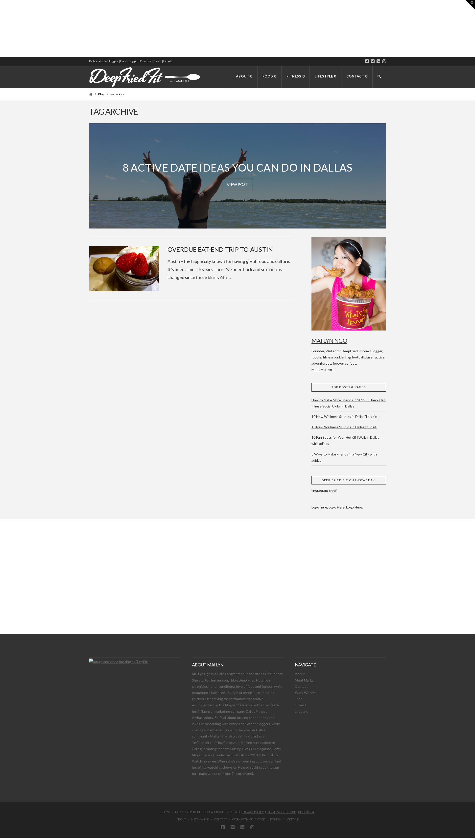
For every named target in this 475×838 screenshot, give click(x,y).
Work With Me (306, 692)
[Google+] (378, 61)
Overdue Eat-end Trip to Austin (220, 249)
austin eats (117, 94)
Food (299, 699)
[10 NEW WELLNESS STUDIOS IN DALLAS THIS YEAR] (0, 28)
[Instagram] (384, 61)
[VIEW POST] (124, 268)
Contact (301, 686)
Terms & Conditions (281, 811)
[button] (470, 4)
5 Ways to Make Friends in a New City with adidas (344, 457)
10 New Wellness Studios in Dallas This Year (345, 416)
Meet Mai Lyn (305, 680)
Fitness (300, 705)
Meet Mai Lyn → (323, 369)
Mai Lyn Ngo (329, 340)
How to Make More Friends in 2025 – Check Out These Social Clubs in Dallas (348, 403)
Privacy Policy (253, 811)
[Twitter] (373, 61)
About (300, 674)
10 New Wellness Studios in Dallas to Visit (344, 427)
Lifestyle (301, 711)
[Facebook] (367, 61)
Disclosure (306, 811)
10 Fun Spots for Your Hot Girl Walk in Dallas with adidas (345, 440)
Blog (101, 94)
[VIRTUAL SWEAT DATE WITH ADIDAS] (1, 28)
